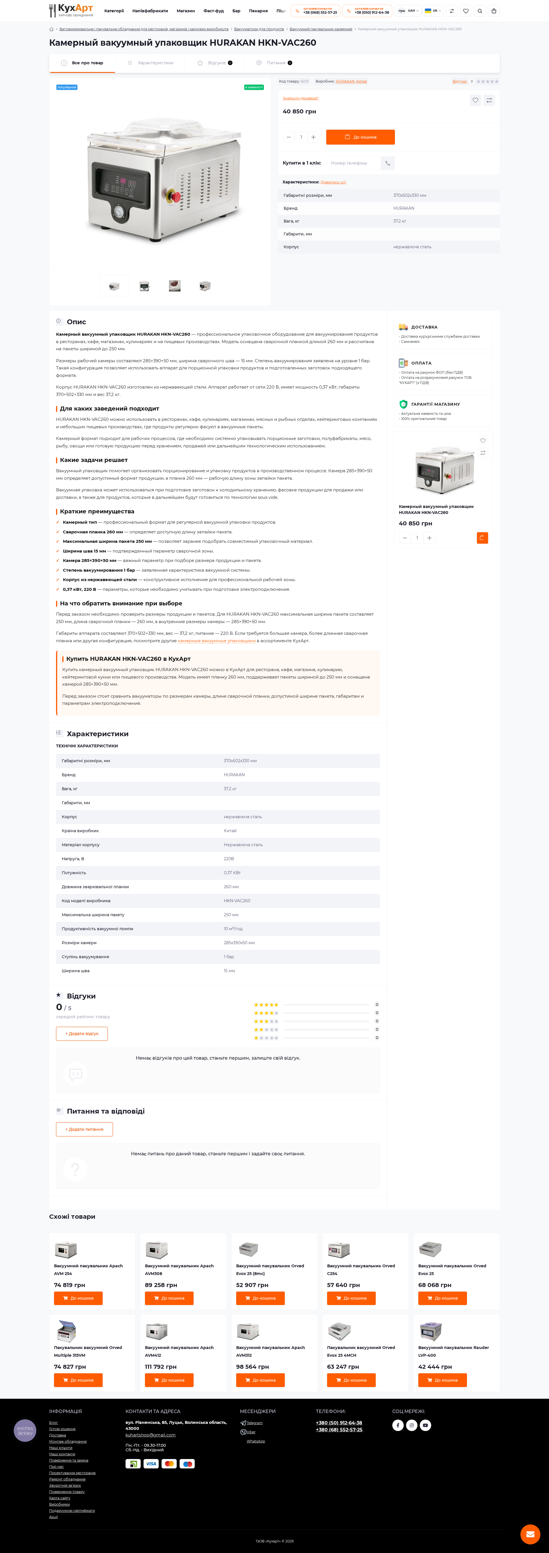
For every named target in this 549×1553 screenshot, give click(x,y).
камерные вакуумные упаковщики (217, 640)
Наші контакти (62, 1454)
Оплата (421, 363)
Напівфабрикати (150, 10)
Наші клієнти (60, 1448)
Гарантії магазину (435, 404)
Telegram (255, 1423)
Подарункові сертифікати (72, 1510)
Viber (251, 1432)
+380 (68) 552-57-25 (339, 1429)
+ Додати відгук (81, 1033)
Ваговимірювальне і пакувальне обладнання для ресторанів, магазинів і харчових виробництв (143, 29)
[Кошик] (494, 11)
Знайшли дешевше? (301, 98)
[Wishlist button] (475, 100)
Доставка (424, 327)
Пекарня (258, 10)
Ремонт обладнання (67, 1479)
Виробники (59, 1504)
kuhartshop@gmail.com (151, 1435)
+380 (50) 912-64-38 (339, 1423)
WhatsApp (256, 1441)
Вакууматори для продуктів (259, 29)
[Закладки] (466, 11)
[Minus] (289, 137)
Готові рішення (62, 1429)
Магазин (186, 10)
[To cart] (482, 538)
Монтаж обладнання (68, 1441)
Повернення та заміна (68, 1460)
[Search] (480, 11)
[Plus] (313, 137)
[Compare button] (489, 100)
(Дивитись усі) (333, 182)
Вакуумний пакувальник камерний (321, 29)
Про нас (56, 1466)
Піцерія (285, 10)
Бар (236, 10)
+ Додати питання (84, 1129)
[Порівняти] (452, 11)
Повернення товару (67, 1492)
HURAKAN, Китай (351, 81)
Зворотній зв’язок (65, 1485)
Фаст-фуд (214, 10)
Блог (53, 1422)
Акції (53, 1517)
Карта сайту (59, 1498)
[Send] (388, 163)
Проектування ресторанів (72, 1473)
